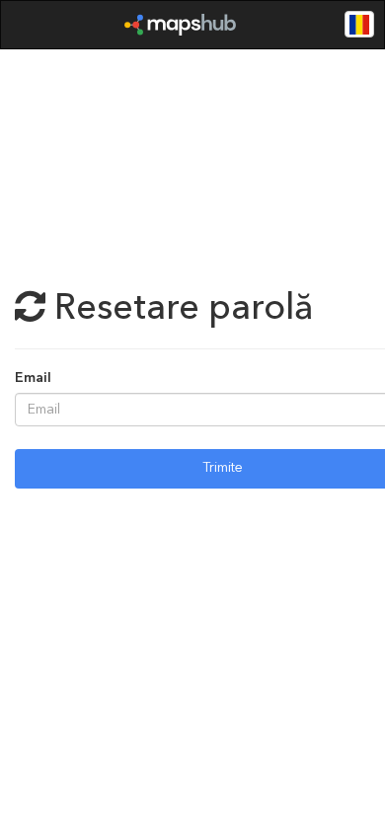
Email (33, 379)
